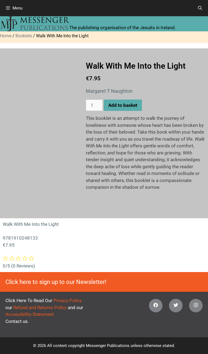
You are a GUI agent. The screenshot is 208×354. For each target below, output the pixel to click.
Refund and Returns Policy (40, 307)
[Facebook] (155, 305)
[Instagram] (196, 305)
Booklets (23, 35)
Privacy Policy (67, 300)
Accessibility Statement (29, 314)
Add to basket (122, 105)
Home (5, 35)
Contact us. (17, 321)
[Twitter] (176, 305)
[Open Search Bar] (200, 8)
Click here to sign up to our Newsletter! (55, 282)
